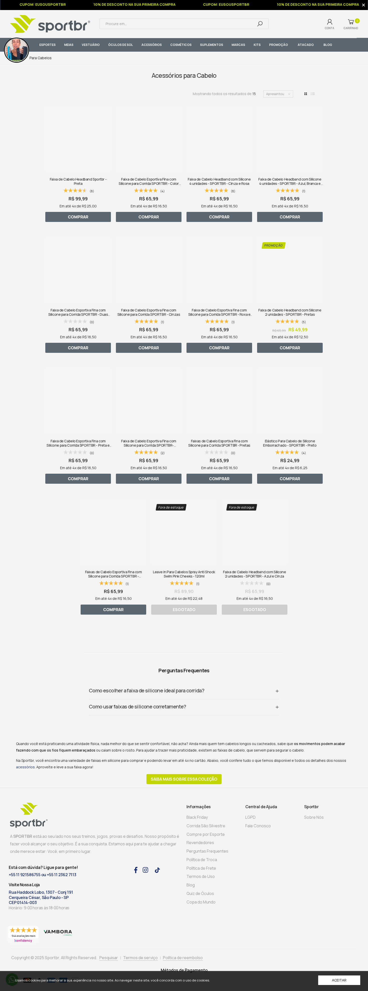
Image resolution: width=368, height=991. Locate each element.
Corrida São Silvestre (206, 826)
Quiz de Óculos (200, 893)
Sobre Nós (314, 817)
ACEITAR (339, 980)
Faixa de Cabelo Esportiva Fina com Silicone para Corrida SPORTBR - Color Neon (149, 183)
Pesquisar (108, 957)
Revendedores (200, 842)
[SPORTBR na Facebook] (136, 869)
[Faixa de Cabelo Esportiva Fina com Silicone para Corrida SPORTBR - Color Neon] (148, 139)
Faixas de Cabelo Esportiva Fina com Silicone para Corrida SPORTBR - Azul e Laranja (113, 576)
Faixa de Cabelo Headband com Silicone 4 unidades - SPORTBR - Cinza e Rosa (219, 181)
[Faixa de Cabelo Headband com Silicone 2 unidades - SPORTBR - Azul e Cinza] (254, 532)
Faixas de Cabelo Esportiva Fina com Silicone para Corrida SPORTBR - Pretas (219, 443)
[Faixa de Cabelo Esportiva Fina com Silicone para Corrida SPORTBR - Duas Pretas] (78, 270)
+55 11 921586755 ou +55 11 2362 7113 (42, 874)
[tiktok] (157, 870)
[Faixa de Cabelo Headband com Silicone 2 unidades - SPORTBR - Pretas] (290, 270)
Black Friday (197, 817)
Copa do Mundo (201, 902)
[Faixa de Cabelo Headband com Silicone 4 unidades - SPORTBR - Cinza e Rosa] (219, 139)
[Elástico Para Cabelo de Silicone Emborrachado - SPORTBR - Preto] (290, 401)
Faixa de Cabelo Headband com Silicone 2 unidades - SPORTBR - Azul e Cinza (254, 574)
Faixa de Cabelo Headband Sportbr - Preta (78, 181)
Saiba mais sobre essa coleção (184, 779)
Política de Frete (201, 868)
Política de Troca (202, 859)
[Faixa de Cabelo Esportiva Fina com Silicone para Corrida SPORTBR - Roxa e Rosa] (219, 270)
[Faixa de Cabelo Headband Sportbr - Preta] (78, 139)
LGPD (250, 817)
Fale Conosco (258, 826)
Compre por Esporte (206, 834)
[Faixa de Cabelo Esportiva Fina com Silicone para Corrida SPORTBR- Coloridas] (148, 401)
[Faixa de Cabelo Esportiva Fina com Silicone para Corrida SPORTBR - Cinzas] (148, 270)
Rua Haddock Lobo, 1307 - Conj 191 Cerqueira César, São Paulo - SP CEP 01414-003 (41, 897)
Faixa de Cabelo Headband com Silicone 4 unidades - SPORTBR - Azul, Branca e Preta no (289, 183)
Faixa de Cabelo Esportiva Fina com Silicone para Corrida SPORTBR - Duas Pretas (78, 314)
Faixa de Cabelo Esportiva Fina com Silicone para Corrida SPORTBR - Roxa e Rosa (219, 314)
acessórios (25, 767)
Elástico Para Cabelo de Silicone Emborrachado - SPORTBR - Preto (289, 443)
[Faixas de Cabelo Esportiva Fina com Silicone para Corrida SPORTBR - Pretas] (219, 401)
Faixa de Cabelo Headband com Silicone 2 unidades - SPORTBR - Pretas (289, 312)
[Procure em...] (260, 24)
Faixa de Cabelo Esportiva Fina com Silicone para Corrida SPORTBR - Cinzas (148, 312)
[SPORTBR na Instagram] (145, 869)
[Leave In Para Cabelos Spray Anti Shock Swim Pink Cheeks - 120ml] (184, 532)
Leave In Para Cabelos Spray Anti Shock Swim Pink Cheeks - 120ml (184, 574)
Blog (191, 885)
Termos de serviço (140, 957)
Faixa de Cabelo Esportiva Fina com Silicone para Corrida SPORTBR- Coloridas (148, 445)
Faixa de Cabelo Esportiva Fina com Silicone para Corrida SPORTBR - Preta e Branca (78, 445)
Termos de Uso (201, 876)
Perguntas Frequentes (207, 851)
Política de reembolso (183, 957)
